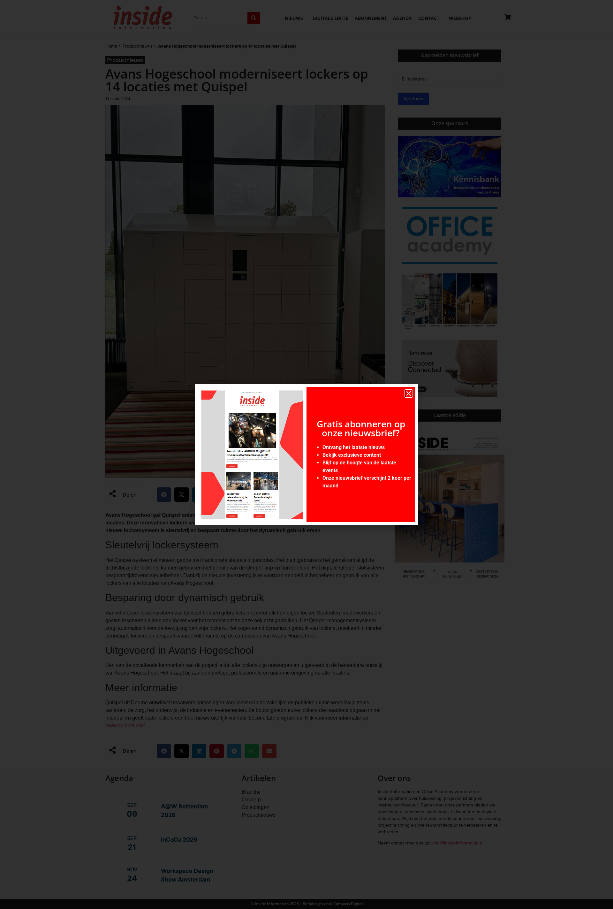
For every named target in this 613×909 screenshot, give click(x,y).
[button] (408, 393)
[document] (306, 454)
